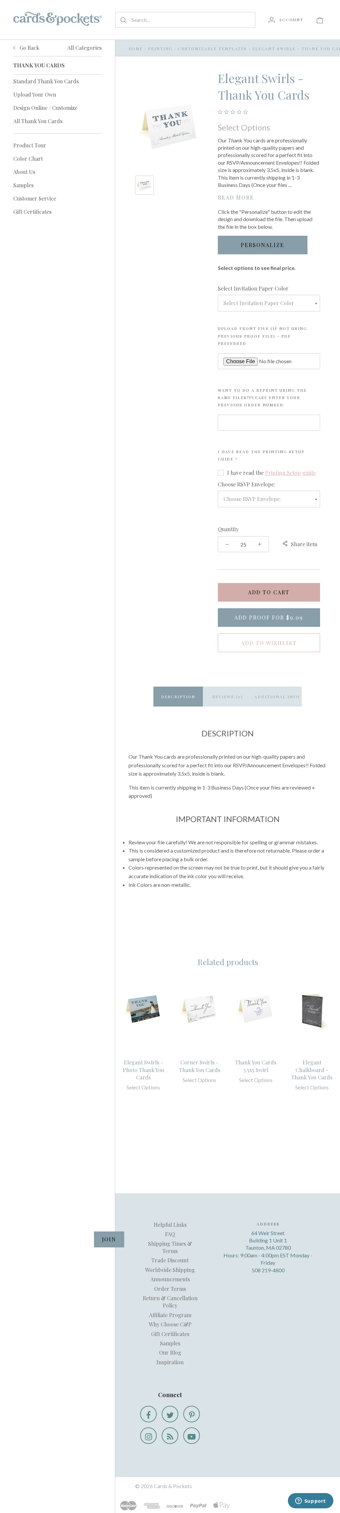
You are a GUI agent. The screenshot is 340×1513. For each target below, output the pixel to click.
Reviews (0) (227, 696)
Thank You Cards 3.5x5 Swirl (255, 1066)
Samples (23, 185)
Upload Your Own (34, 94)
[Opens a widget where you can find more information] (310, 1501)
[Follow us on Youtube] (191, 1435)
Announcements (170, 1279)
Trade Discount (170, 1260)
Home (135, 48)
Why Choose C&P (170, 1324)
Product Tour (29, 145)
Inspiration (170, 1362)
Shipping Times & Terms (170, 1247)
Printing (160, 48)
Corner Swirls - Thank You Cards (199, 1066)
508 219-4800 (268, 1270)
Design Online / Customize (45, 107)
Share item (304, 544)
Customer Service (34, 198)
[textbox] (269, 303)
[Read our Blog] (170, 1435)
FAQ (170, 1233)
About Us (24, 171)
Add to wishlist (269, 642)
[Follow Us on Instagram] (148, 1435)
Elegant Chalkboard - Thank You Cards (311, 1070)
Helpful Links (170, 1224)
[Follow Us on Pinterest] (191, 1414)
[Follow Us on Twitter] (170, 1414)
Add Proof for (268, 617)
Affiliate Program (170, 1314)
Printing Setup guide (290, 472)
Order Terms (170, 1288)
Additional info (277, 696)
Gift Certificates (32, 211)
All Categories (84, 47)
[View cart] (320, 19)
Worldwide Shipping (170, 1269)
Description (178, 696)
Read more (236, 197)
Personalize (262, 244)
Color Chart (28, 158)
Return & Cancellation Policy (170, 1302)
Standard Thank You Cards (46, 81)
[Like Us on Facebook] (148, 1414)
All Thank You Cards (37, 121)
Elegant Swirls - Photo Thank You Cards (143, 1070)
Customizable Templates (212, 48)
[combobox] (269, 303)
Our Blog (170, 1352)
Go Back (28, 47)
